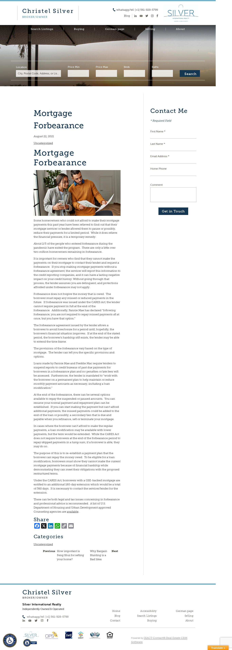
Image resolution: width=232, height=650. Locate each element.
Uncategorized (43, 143)
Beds (127, 67)
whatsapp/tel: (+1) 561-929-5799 (137, 10)
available (72, 511)
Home (116, 611)
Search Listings (42, 29)
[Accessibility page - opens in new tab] (30, 644)
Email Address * (159, 156)
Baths (155, 67)
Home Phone (158, 168)
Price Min (73, 67)
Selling (150, 29)
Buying (79, 29)
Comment (156, 184)
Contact (115, 620)
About (180, 29)
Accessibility (148, 611)
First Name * (157, 131)
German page (114, 29)
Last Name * (157, 143)
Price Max (102, 67)
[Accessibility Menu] (10, 640)
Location (21, 67)
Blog (117, 615)
